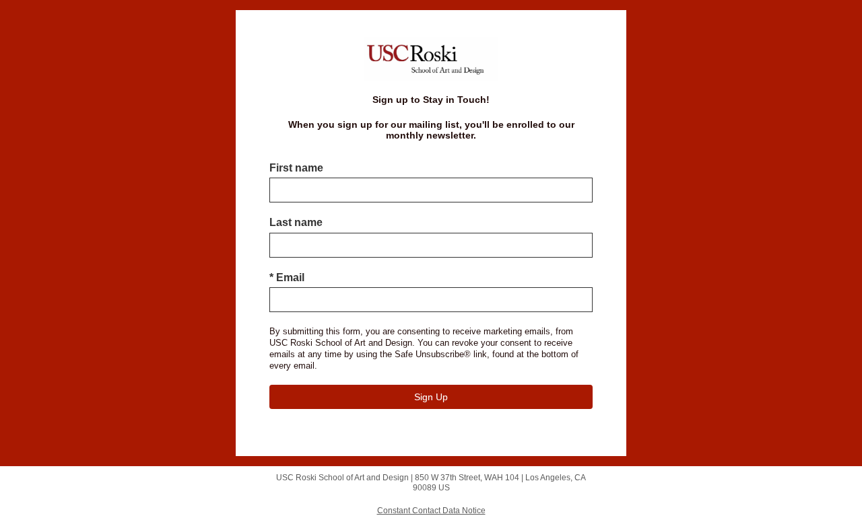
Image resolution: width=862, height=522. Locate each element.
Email (286, 277)
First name (296, 168)
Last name (296, 222)
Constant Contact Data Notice (431, 510)
